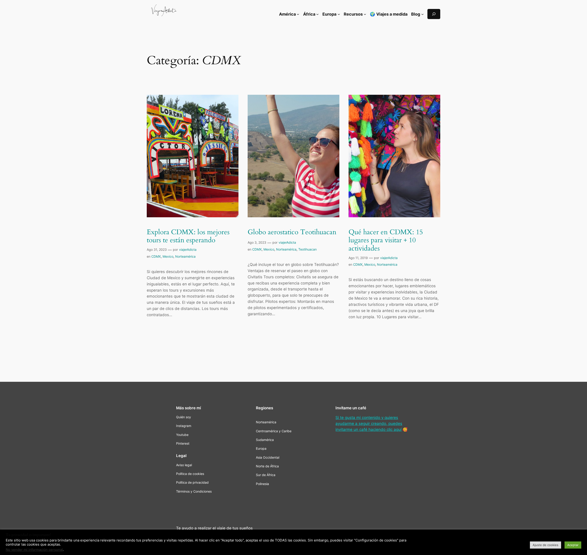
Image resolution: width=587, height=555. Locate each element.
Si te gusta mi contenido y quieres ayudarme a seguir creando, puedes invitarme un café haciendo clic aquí (368, 423)
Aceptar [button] (573, 545)
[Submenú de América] (298, 14)
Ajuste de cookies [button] (545, 545)
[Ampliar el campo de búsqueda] (433, 14)
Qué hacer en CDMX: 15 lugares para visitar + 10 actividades (386, 240)
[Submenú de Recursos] (365, 14)
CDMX (156, 256)
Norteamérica (185, 256)
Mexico (168, 256)
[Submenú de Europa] (339, 14)
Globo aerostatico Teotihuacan (292, 232)
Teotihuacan (307, 249)
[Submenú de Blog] (422, 14)
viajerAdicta (188, 249)
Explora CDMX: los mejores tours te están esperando (188, 236)
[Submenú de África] (317, 14)
